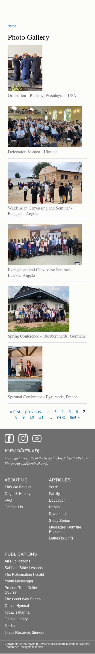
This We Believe (18, 487)
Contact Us (14, 507)
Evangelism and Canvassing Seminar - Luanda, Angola (40, 272)
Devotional (58, 514)
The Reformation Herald (24, 574)
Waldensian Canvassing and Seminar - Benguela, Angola (40, 210)
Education (57, 500)
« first (15, 412)
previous (33, 412)
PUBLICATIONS (21, 554)
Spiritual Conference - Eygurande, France (42, 397)
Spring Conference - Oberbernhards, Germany (47, 336)
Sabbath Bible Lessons (24, 568)
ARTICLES (60, 480)
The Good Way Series (23, 599)
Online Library (16, 619)
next (61, 417)
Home (12, 26)
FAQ (8, 500)
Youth (53, 487)
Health (54, 507)
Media (10, 626)
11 (41, 417)
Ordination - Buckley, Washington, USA (42, 95)
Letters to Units (61, 538)
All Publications (17, 561)
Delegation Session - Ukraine (32, 151)
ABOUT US (16, 480)
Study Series (59, 521)
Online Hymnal (17, 606)
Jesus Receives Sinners (24, 632)
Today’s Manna (17, 612)
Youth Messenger (19, 581)
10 (32, 417)
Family (54, 494)
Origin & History (17, 494)
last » (75, 417)
